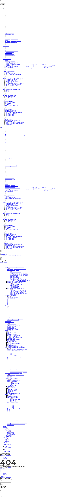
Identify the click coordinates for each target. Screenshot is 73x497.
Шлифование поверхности (12, 396)
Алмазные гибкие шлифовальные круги (17, 352)
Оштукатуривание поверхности (13, 343)
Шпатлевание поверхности (12, 414)
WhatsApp (5, 458)
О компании (2, 468)
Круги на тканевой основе (15, 404)
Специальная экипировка (12, 389)
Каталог (6, 266)
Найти (2, 484)
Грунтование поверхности (12, 307)
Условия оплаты (10, 432)
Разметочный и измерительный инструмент (15, 375)
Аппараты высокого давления (15, 272)
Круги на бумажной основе (15, 399)
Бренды (1, 470)
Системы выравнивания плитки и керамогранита (19, 361)
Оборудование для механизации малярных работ (16, 269)
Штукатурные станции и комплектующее (18, 290)
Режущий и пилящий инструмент (13, 380)
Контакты (2, 471)
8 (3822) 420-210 (4, 2)
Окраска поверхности (11, 332)
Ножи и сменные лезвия (14, 383)
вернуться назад (3, 467)
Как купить (7, 429)
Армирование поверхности (12, 297)
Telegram (4, 457)
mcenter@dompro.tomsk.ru (6, 455)
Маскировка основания (11, 324)
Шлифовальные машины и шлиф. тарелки (18, 284)
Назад (9, 268)
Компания (7, 439)
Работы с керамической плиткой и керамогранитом (17, 349)
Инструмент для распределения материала (18, 417)
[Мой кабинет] (0, 252)
